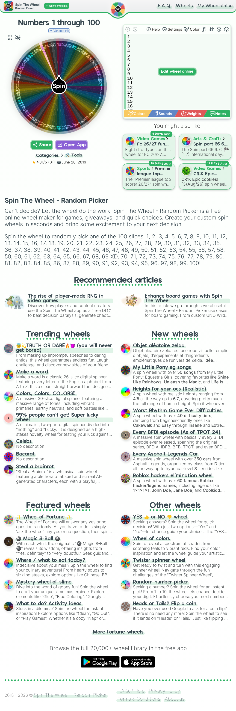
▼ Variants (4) (59, 31)
